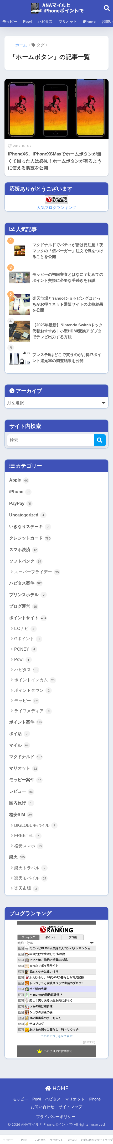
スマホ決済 (23, 549)
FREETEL (26, 835)
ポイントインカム (34, 680)
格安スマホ (28, 846)
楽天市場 (25, 888)
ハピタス (45, 21)
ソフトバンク (25, 561)
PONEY (24, 649)
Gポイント (27, 638)
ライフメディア (32, 711)
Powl (27, 21)
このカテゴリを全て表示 (57, 1036)
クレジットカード (30, 538)
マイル (19, 745)
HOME (59, 1088)
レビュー (21, 791)
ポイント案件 (25, 722)
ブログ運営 (23, 606)
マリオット (68, 21)
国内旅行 (20, 802)
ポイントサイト (28, 617)
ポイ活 (18, 733)
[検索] (100, 440)
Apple (18, 480)
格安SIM (20, 814)
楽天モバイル (30, 878)
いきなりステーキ (29, 526)
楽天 (17, 856)
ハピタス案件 (25, 583)
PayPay (20, 503)
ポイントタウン (32, 690)
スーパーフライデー (36, 572)
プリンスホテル (27, 594)
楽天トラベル (29, 868)
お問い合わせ (42, 1107)
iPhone (89, 21)
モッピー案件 (25, 779)
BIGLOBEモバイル (34, 825)
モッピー (9, 21)
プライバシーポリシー (55, 1117)
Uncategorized (26, 514)
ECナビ (24, 628)
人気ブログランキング (56, 208)
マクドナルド (25, 756)
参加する (89, 1042)
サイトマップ (70, 1107)
